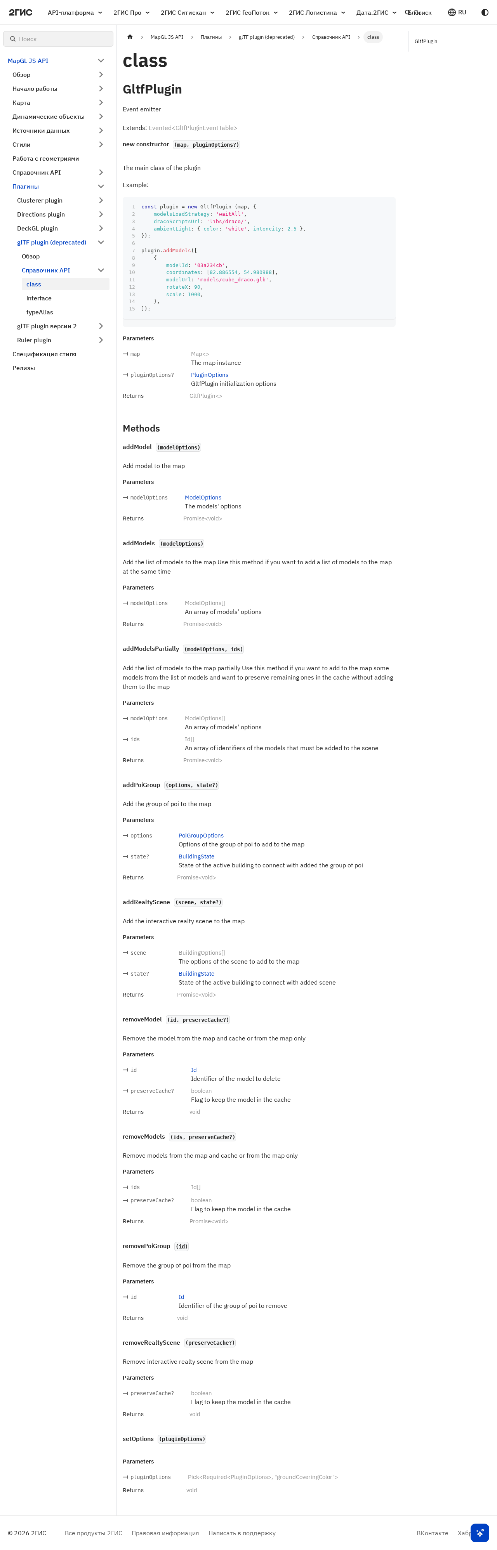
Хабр (465, 1533)
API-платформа (71, 12)
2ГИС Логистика (313, 12)
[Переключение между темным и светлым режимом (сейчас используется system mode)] (485, 12)
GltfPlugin (426, 41)
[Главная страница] (130, 37)
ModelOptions (203, 497)
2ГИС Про (127, 12)
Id (194, 1069)
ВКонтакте (432, 1533)
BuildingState (196, 856)
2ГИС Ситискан (183, 12)
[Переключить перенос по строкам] (372, 206)
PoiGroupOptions (201, 835)
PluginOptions (209, 374)
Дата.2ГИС (372, 12)
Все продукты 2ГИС (93, 1533)
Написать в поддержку (242, 1533)
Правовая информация (165, 1533)
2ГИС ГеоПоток (247, 12)
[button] (457, 12)
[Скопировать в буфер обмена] (386, 206)
